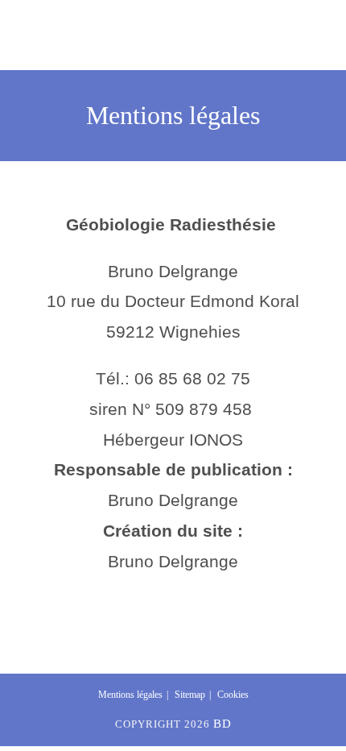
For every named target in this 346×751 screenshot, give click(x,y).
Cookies (233, 694)
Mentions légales (130, 694)
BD (222, 723)
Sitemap (190, 694)
